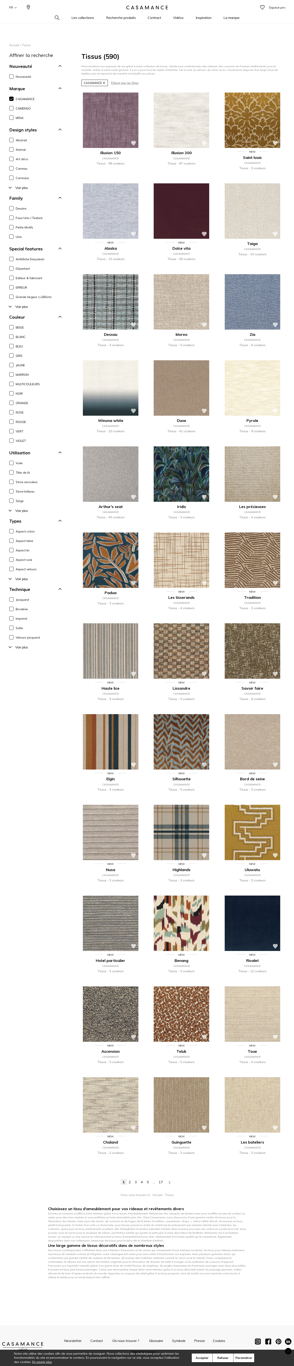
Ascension (110, 1051)
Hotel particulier (110, 960)
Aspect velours (26, 569)
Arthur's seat (111, 506)
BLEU (19, 346)
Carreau (21, 168)
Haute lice (110, 688)
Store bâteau (25, 491)
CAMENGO (23, 108)
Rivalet (252, 960)
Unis (19, 237)
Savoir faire (252, 688)
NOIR (19, 394)
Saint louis (252, 157)
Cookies (219, 1341)
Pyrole (252, 420)
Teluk (181, 1051)
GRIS (19, 356)
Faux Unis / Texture (29, 218)
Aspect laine (24, 541)
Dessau (110, 334)
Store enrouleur (27, 482)
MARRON (22, 375)
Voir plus (21, 188)
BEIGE (20, 327)
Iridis (181, 506)
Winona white (110, 420)
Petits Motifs (24, 227)
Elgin (110, 778)
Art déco (22, 159)
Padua (110, 592)
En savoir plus (42, 1362)
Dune (181, 420)
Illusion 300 (181, 152)
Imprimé (21, 619)
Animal (21, 150)
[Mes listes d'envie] (262, 7)
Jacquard (22, 600)
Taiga (252, 243)
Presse (199, 1341)
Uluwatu (252, 869)
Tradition (252, 597)
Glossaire (156, 1341)
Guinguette (181, 1142)
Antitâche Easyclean (30, 259)
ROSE (20, 412)
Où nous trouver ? (125, 1341)
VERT (19, 431)
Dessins (21, 208)
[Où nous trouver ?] (28, 7)
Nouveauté (23, 77)
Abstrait (21, 140)
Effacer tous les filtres (125, 83)
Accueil (14, 45)
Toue (252, 1051)
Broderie (22, 609)
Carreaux (22, 178)
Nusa (110, 869)
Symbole (179, 1341)
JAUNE (20, 365)
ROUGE (21, 422)
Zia (252, 334)
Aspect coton (25, 531)
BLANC (21, 337)
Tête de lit (23, 473)
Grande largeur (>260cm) (33, 297)
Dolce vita (181, 248)
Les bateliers (252, 1142)
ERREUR (21, 287)
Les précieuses (252, 506)
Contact (96, 1341)
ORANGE (22, 403)
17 (161, 1182)
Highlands (181, 869)
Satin (19, 628)
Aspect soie (24, 560)
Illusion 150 (110, 152)
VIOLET (21, 441)
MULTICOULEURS (28, 384)
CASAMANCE (25, 99)
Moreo (181, 334)
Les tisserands (181, 597)
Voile (19, 463)
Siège (20, 501)
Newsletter (73, 1341)
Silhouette (181, 778)
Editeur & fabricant (29, 278)
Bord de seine (252, 778)
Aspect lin (22, 550)
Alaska (110, 248)
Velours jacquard (28, 637)
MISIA (19, 118)
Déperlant (23, 269)
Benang (181, 960)
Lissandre (181, 688)
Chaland (110, 1142)
